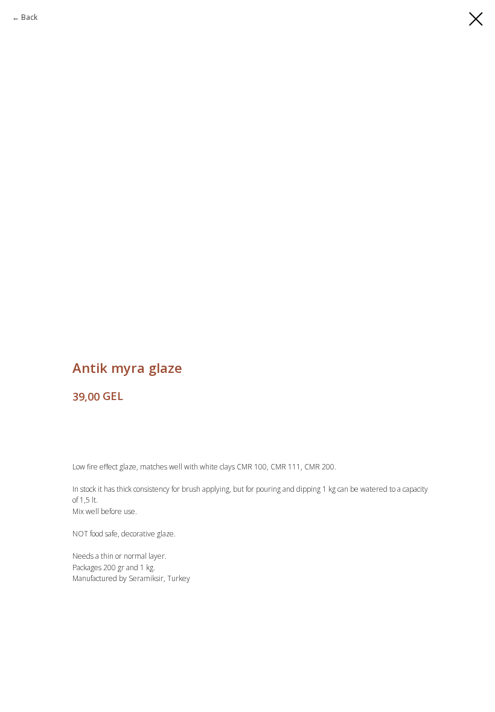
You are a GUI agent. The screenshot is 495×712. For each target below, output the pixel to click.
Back (29, 17)
